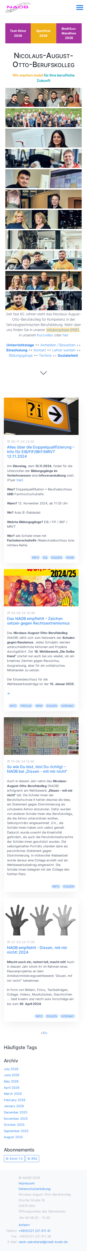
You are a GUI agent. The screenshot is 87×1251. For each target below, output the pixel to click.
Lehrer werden (63, 350)
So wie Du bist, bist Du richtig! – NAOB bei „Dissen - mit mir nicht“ (37, 769)
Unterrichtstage (20, 345)
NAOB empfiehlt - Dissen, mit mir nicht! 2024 (37, 950)
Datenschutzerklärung (35, 1189)
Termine (45, 355)
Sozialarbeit (68, 355)
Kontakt (40, 350)
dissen (56, 557)
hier (65, 335)
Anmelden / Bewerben (57, 345)
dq (45, 557)
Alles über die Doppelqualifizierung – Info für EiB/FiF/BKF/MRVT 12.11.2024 (40, 452)
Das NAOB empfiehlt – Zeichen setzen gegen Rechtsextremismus (38, 621)
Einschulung (16, 350)
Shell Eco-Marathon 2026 (69, 33)
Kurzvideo (45, 335)
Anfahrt (24, 1225)
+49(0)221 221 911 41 (35, 1231)
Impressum (27, 1183)
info (35, 557)
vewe (70, 557)
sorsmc (67, 706)
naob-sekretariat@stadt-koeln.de (43, 1242)
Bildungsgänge (21, 355)
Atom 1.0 (16, 1158)
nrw (39, 706)
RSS (33, 1158)
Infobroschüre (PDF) (63, 330)
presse (26, 706)
